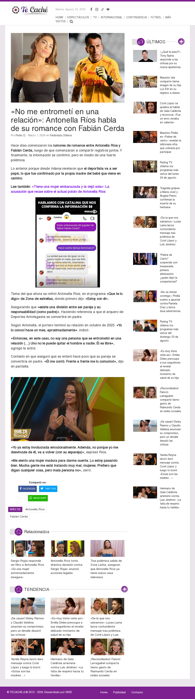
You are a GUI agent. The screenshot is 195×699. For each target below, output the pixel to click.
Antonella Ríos (35, 509)
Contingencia (136, 17)
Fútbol (156, 17)
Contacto (137, 692)
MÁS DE (15, 509)
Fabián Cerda (19, 516)
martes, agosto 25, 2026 (71, 9)
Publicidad (119, 692)
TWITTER (50, 488)
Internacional (111, 17)
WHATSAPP (40, 498)
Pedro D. (21, 135)
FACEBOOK (29, 488)
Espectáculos (78, 17)
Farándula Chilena (61, 135)
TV (95, 17)
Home (59, 17)
